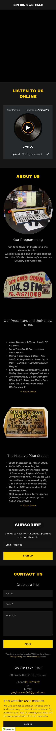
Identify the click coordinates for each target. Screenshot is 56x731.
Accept (28, 724)
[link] (28, 5)
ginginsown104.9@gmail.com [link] (28, 692)
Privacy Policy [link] (16, 656)
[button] (28, 391)
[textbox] (28, 544)
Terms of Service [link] (33, 656)
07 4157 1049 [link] (32, 682)
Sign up (28, 555)
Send (28, 644)
